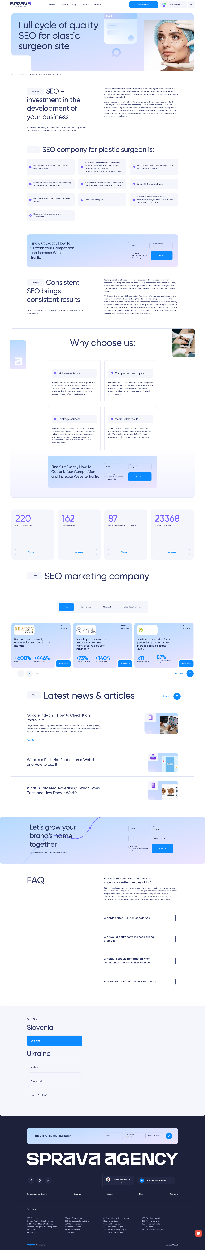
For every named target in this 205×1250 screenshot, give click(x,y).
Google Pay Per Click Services (40, 1221)
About (84, 5)
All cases (79, 552)
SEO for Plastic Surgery (113, 1227)
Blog (74, 5)
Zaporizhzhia (37, 1081)
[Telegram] (162, 4)
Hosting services (110, 1221)
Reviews (77, 1194)
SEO (66, 607)
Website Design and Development (42, 1227)
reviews (40, 1245)
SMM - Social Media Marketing (40, 1224)
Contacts (97, 5)
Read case (63, 664)
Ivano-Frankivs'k (39, 1095)
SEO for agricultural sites (152, 1224)
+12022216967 (175, 5)
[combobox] (154, 246)
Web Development (132, 607)
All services (33, 552)
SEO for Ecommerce (73, 1218)
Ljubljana (35, 1041)
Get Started (143, 5)
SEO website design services (116, 1218)
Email (133, 838)
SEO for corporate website (77, 1221)
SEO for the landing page (114, 1230)
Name (132, 245)
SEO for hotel (147, 1227)
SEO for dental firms (73, 1227)
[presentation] (20, 673)
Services (51, 5)
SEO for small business (113, 1233)
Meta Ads (107, 607)
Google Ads (85, 607)
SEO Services (32, 1218)
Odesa (34, 1067)
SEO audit (31, 1230)
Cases (63, 5)
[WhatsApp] (165, 4)
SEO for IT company (112, 1224)
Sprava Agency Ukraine (37, 1194)
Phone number (158, 244)
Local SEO (69, 1233)
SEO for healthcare (73, 1224)
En (191, 5)
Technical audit (33, 1233)
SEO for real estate (150, 1221)
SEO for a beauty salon (152, 1218)
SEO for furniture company (153, 1230)
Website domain (159, 838)
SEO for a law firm (72, 1230)
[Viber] (164, 6)
